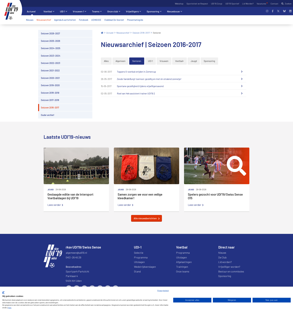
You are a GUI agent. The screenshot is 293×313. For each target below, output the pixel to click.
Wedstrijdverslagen (145, 266)
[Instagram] (267, 11)
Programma (141, 257)
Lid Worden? (248, 3)
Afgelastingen (184, 261)
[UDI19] (11, 11)
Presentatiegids (135, 19)
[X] (278, 11)
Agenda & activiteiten (65, 19)
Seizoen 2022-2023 (50, 63)
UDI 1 (150, 61)
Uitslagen (139, 261)
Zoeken (288, 3)
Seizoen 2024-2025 (50, 48)
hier (9, 307)
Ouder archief (47, 115)
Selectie (138, 252)
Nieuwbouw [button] (173, 11)
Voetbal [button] (47, 11)
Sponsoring (209, 61)
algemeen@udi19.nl (76, 252)
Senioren (157, 32)
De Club (222, 257)
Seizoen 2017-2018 (50, 100)
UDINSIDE (96, 19)
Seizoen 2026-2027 (50, 33)
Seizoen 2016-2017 (50, 107)
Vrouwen (164, 61)
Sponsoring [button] (153, 11)
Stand (137, 271)
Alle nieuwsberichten (145, 218)
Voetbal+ (179, 61)
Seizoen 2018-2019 (50, 92)
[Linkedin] (290, 11)
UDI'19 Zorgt (216, 3)
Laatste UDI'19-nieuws (67, 137)
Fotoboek (83, 19)
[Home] (102, 32)
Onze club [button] (112, 11)
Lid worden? (225, 261)
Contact (274, 3)
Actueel (109, 32)
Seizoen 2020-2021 (50, 78)
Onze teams (182, 271)
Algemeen (120, 61)
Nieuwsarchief (43, 19)
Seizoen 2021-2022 (50, 70)
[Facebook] (272, 11)
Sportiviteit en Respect (197, 3)
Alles (106, 61)
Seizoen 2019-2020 (50, 85)
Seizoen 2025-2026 (50, 40)
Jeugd (194, 61)
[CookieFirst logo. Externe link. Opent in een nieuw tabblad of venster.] (3, 292)
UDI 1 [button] (62, 11)
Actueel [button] (31, 11)
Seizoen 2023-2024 (50, 55)
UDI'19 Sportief (232, 3)
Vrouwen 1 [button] (78, 11)
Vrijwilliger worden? (229, 266)
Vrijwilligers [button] (132, 11)
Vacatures (261, 3)
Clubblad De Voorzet (114, 19)
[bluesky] (284, 11)
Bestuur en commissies (231, 271)
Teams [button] (95, 11)
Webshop (179, 3)
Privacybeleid (163, 290)
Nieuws (29, 19)
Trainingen (182, 266)
